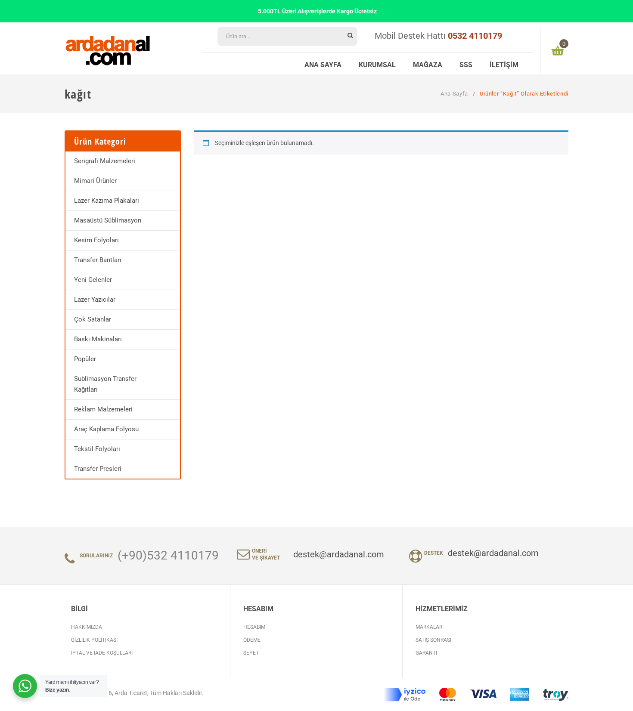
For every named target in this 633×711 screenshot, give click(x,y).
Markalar (429, 627)
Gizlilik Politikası (94, 640)
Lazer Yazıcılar (94, 299)
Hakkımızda (86, 627)
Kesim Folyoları (96, 240)
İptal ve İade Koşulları (102, 653)
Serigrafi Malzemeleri (104, 161)
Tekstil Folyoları (97, 449)
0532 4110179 (475, 36)
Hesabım (254, 627)
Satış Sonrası (433, 640)
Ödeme (252, 640)
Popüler (85, 359)
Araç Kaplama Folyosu (106, 429)
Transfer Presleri (97, 469)
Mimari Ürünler (95, 181)
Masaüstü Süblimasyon (107, 220)
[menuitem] (323, 63)
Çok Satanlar (92, 319)
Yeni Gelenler (93, 280)
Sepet (251, 653)
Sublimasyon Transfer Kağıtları (105, 384)
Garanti (426, 653)
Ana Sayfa (454, 93)
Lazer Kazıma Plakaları (106, 200)
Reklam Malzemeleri (103, 409)
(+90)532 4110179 (168, 555)
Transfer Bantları (97, 260)
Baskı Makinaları (98, 339)
